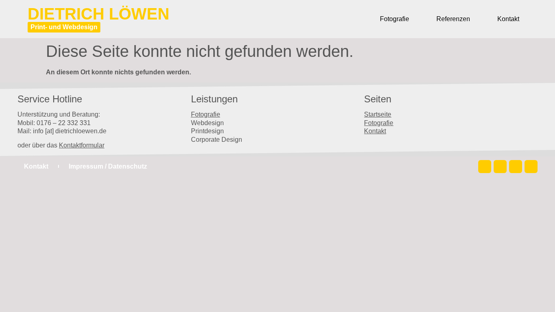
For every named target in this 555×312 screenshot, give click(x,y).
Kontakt (508, 18)
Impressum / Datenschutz (108, 166)
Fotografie (394, 18)
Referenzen (453, 18)
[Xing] (531, 166)
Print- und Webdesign (64, 27)
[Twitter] (500, 166)
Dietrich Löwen (98, 14)
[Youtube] (515, 166)
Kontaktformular (81, 145)
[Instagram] (484, 166)
